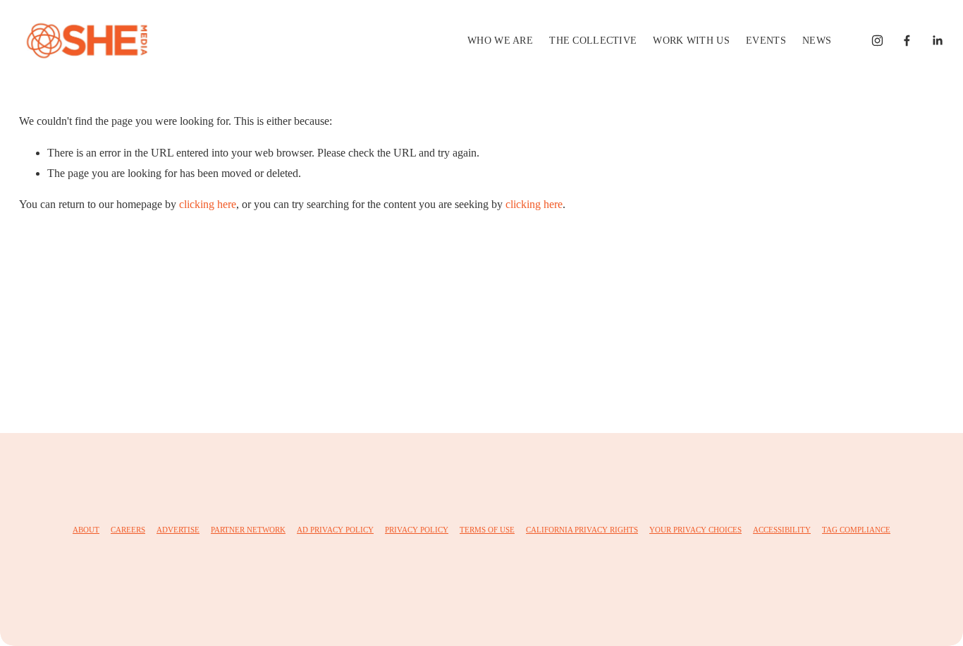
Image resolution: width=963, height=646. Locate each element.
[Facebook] (907, 40)
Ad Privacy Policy (335, 529)
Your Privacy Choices (695, 529)
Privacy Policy (416, 529)
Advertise (178, 529)
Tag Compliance (856, 529)
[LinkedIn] (937, 40)
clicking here (207, 204)
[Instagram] (877, 40)
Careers (128, 529)
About (86, 529)
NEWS (816, 40)
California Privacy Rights (582, 529)
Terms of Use (487, 529)
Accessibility (782, 529)
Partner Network (248, 529)
